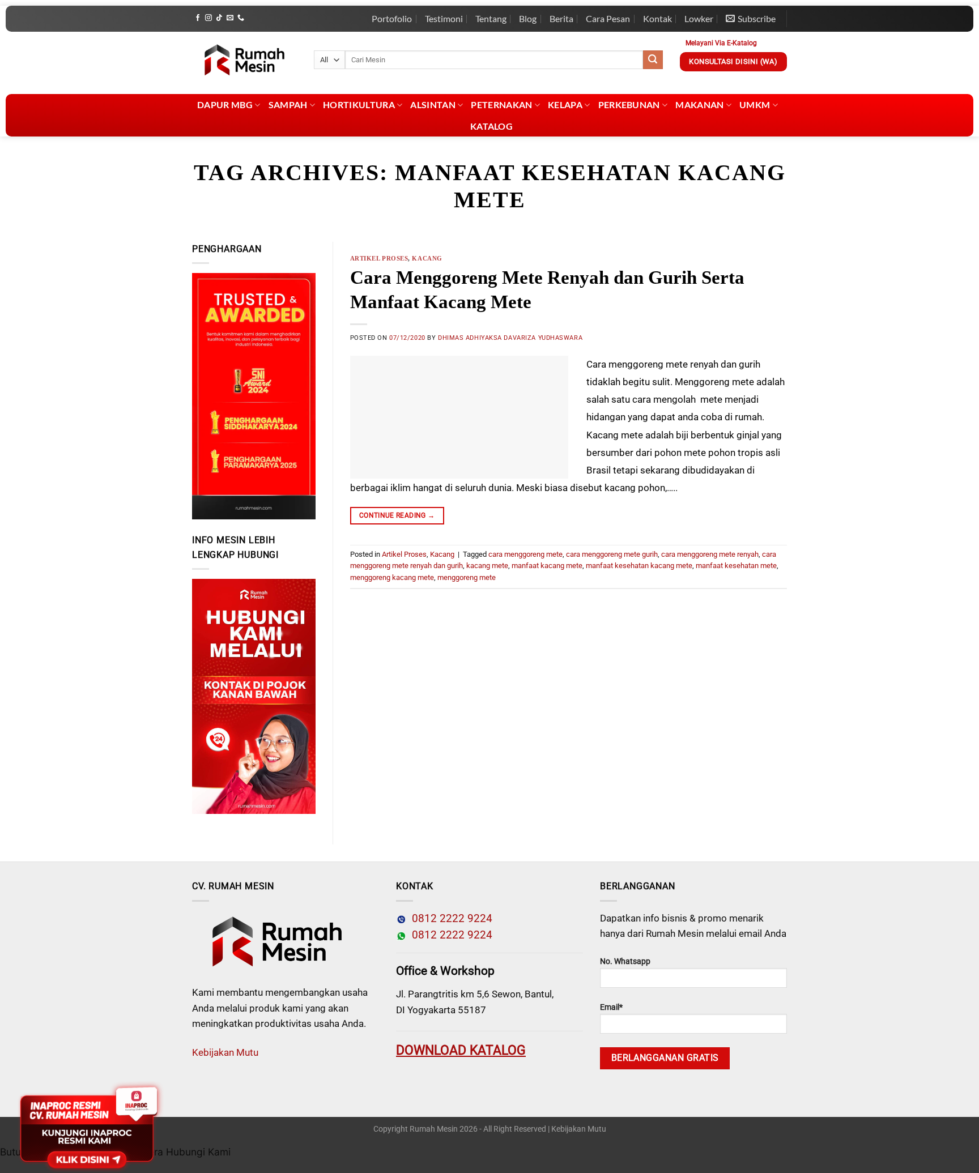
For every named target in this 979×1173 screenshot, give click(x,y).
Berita (561, 18)
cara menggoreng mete (525, 554)
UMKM (754, 104)
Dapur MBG (225, 104)
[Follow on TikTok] (219, 18)
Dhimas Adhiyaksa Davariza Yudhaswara (510, 338)
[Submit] (652, 60)
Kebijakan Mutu (225, 1052)
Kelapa (565, 104)
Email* (611, 1007)
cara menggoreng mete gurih (612, 554)
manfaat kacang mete (547, 565)
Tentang (490, 18)
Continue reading (397, 515)
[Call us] (240, 18)
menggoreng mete (466, 577)
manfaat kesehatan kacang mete (639, 565)
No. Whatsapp (625, 961)
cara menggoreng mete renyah (710, 554)
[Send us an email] (230, 18)
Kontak (657, 18)
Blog (528, 18)
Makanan (699, 104)
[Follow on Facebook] (197, 18)
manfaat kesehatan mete (736, 565)
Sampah (288, 104)
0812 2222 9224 (449, 918)
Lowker (698, 18)
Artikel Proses (379, 258)
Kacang (427, 258)
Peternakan (501, 104)
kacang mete (487, 565)
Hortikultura (359, 104)
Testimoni (444, 18)
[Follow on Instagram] (208, 18)
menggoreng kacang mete (392, 577)
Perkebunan (629, 104)
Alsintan (433, 104)
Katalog (491, 126)
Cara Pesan (608, 18)
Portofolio (392, 18)
